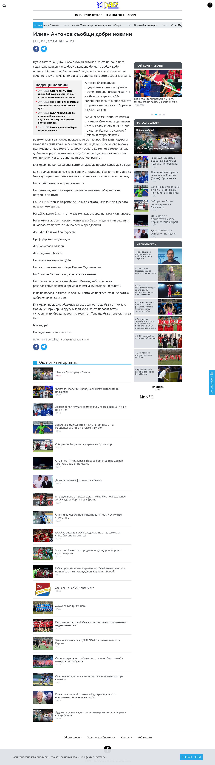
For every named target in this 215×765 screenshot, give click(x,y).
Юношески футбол (88, 15)
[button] (4, 5)
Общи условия (72, 737)
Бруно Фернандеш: (128, 25)
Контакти (126, 737)
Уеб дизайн (145, 737)
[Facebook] (36, 49)
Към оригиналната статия (75, 340)
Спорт (132, 15)
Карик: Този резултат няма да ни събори (79, 25)
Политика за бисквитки (101, 737)
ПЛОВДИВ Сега (158, 394)
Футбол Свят (115, 15)
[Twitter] (44, 49)
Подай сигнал (212, 384)
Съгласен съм (191, 757)
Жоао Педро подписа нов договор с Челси (180, 25)
